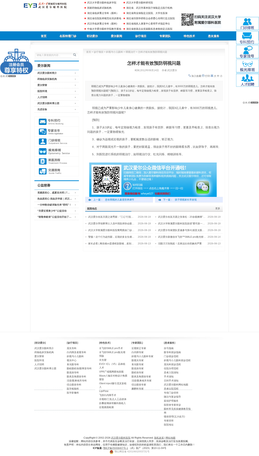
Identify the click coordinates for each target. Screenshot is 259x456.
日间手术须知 (171, 380)
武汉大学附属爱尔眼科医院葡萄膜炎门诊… (111, 230)
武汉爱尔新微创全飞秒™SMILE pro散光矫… (182, 236)
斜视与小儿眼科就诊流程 (177, 360)
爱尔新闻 (116, 36)
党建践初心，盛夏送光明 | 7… (53, 192)
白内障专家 (138, 352)
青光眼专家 (138, 364)
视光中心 (71, 360)
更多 (217, 208)
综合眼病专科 (74, 384)
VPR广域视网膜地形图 (111, 371)
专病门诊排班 (171, 392)
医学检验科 (73, 388)
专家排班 (169, 420)
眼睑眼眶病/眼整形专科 (79, 368)
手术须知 (169, 376)
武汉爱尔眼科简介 (47, 73)
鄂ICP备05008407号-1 (115, 448)
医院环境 (42, 91)
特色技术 (189, 36)
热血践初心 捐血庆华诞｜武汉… (54, 198)
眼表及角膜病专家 (141, 376)
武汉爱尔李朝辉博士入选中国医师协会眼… (111, 223)
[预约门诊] (57, 122)
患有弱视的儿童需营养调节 (119, 199)
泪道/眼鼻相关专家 (142, 380)
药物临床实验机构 (47, 79)
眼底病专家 (138, 368)
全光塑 (102, 360)
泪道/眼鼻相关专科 (77, 380)
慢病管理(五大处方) (174, 416)
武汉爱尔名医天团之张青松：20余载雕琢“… (181, 216)
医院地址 (169, 424)
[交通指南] (57, 171)
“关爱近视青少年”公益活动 (52, 210)
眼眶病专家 (138, 372)
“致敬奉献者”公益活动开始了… (54, 216)
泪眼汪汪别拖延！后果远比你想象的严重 (180, 243)
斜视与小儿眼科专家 (142, 356)
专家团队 (165, 36)
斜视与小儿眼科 (114, 52)
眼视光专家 (138, 360)
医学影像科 (73, 392)
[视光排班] (57, 151)
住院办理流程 (171, 368)
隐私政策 (159, 437)
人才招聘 (42, 97)
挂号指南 (169, 348)
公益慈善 (43, 185)
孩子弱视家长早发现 (186, 199)
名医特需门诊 (67, 36)
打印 (207, 76)
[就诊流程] (57, 161)
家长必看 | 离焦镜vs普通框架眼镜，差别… (111, 243)
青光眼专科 (73, 364)
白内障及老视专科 (76, 352)
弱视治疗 (130, 52)
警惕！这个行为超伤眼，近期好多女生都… (111, 236)
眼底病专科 (73, 372)
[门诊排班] (57, 142)
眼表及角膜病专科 (76, 376)
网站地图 (170, 437)
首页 (44, 36)
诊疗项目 (140, 36)
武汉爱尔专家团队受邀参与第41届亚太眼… (181, 230)
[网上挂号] (57, 132)
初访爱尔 (92, 36)
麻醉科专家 (138, 388)
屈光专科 (71, 348)
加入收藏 (196, 76)
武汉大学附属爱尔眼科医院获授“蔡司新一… (181, 223)
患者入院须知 (171, 372)
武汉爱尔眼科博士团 (48, 103)
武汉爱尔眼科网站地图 (176, 384)
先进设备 (42, 109)
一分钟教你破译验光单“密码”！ (54, 204)
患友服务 (213, 36)
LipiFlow (103, 391)
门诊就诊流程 (171, 356)
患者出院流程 (171, 388)
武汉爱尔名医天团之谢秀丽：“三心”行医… (111, 216)
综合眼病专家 (139, 384)
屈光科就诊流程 (172, 364)
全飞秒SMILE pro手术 (111, 348)
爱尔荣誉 (42, 85)
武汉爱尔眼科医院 (121, 437)
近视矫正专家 (139, 348)
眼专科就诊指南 (172, 352)
